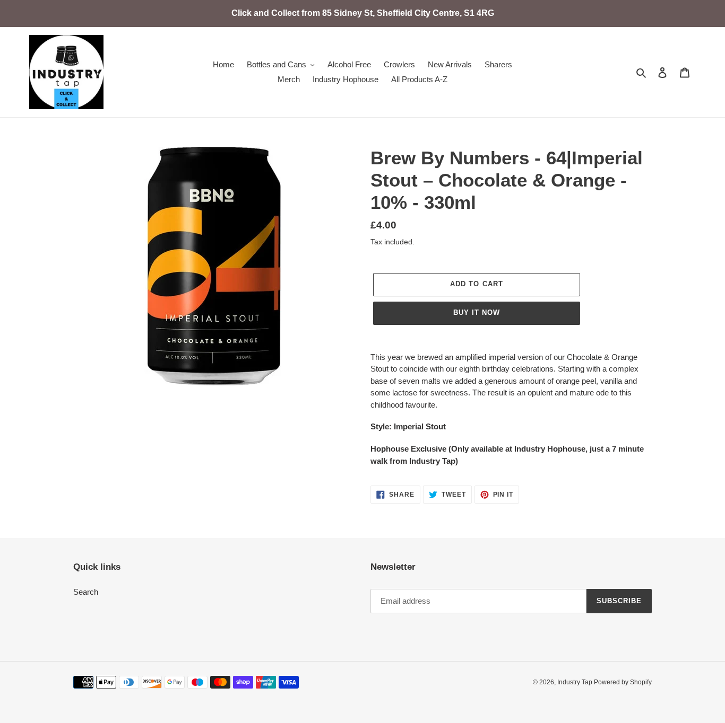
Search (85, 591)
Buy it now (476, 312)
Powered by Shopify (623, 682)
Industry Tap (575, 682)
